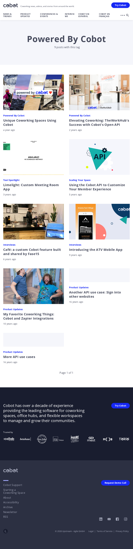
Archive (8, 507)
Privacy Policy (122, 531)
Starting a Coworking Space (14, 491)
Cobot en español (83, 15)
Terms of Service (104, 531)
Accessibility (11, 502)
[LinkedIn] (101, 519)
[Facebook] (117, 519)
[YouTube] (109, 519)
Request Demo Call (115, 482)
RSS (5, 517)
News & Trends (7, 15)
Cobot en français (104, 15)
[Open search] (127, 15)
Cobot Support (12, 485)
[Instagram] (125, 519)
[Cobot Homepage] (10, 470)
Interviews (70, 15)
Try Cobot (120, 5)
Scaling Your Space (80, 180)
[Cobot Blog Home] (10, 5)
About (7, 497)
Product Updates (25, 15)
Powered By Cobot (13, 115)
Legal (90, 531)
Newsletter (10, 512)
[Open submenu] (122, 15)
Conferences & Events (49, 15)
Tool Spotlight (11, 180)
